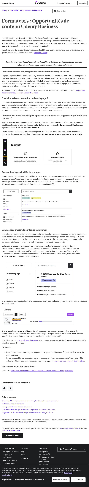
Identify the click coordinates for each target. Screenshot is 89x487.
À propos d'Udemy (10, 460)
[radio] (4, 388)
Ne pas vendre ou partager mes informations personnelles (23, 480)
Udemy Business (9, 448)
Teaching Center (40, 52)
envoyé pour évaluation (28, 340)
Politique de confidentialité (11, 430)
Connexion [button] (82, 3)
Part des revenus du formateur (13, 404)
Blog (22, 452)
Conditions (43, 448)
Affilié (23, 455)
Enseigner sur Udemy (11, 452)
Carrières (24, 448)
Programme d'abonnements (31, 10)
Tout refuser (78, 480)
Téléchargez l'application (7, 456)
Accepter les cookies (60, 480)
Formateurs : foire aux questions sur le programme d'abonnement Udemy (28, 410)
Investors (24, 458)
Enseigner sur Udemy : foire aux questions (17, 407)
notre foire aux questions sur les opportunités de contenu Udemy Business (42, 370)
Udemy (4, 10)
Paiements (14, 10)
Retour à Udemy (8, 3)
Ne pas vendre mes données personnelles (46, 459)
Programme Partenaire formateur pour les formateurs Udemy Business (27, 413)
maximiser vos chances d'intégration (69, 361)
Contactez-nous (9, 463)
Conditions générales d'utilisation (70, 428)
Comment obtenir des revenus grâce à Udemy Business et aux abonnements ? (30, 401)
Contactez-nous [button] (12, 436)
